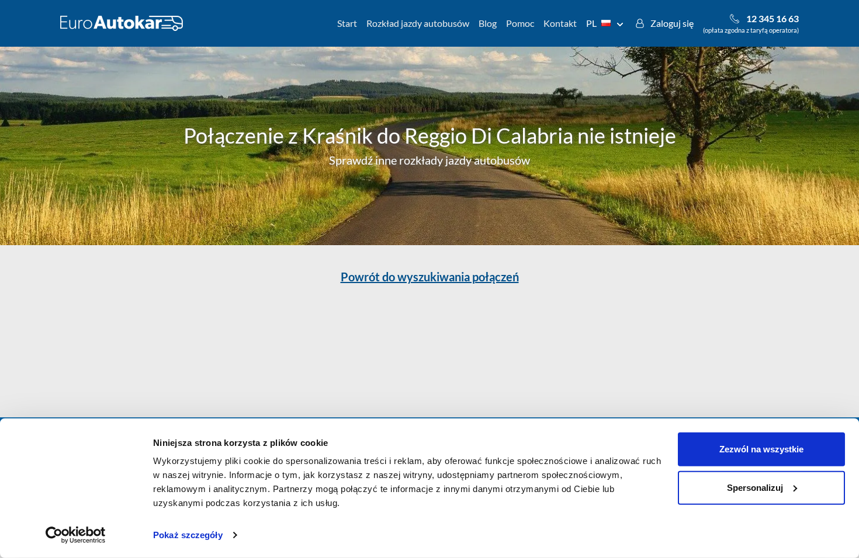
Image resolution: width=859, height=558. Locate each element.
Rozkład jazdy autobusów (417, 23)
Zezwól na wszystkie (761, 449)
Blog (488, 23)
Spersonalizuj (755, 487)
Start (347, 23)
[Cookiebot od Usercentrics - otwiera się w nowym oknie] (76, 535)
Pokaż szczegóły (188, 535)
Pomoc (520, 23)
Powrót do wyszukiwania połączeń (430, 277)
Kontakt (560, 23)
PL (591, 23)
